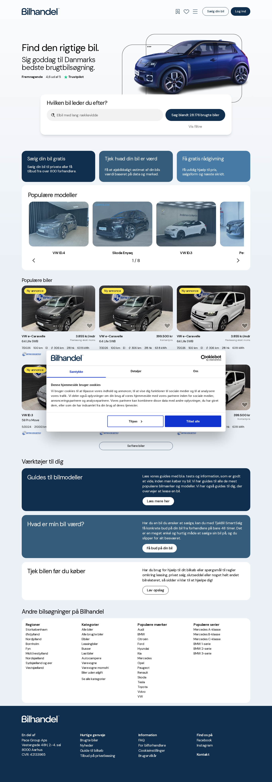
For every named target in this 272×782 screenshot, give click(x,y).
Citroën (143, 639)
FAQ (141, 740)
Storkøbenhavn (36, 629)
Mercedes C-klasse (207, 639)
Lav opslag (155, 590)
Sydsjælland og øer (39, 663)
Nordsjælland (35, 658)
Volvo (141, 692)
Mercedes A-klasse (207, 629)
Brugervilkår (147, 756)
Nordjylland (33, 639)
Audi (141, 629)
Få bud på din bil (159, 548)
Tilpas (133, 421)
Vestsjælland (35, 668)
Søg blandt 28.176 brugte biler (195, 115)
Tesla (141, 682)
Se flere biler (136, 446)
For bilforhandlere (152, 745)
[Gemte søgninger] (177, 12)
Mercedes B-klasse (207, 634)
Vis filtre (195, 126)
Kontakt (203, 754)
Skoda (142, 677)
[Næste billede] (90, 308)
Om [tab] (195, 371)
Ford (141, 644)
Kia (140, 653)
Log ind (240, 11)
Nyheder (86, 745)
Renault (143, 672)
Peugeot (144, 668)
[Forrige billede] (26, 308)
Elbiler (86, 639)
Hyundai (143, 649)
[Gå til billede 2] (56, 326)
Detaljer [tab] (136, 371)
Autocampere (91, 658)
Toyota (143, 687)
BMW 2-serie (202, 649)
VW (140, 696)
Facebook (204, 740)
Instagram (205, 745)
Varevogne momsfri (95, 668)
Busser (86, 649)
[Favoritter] (186, 12)
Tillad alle (193, 421)
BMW (141, 634)
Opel (141, 663)
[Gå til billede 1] (54, 326)
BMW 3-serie (202, 653)
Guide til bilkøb (91, 750)
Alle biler (87, 629)
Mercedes (145, 658)
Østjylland (33, 634)
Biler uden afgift (92, 672)
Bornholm (32, 644)
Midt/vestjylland (37, 653)
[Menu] (195, 12)
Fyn (28, 649)
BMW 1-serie (202, 644)
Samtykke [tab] (76, 371)
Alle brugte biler (93, 634)
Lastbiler (88, 653)
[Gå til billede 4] (60, 326)
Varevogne (89, 663)
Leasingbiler (90, 644)
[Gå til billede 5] (62, 326)
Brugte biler (89, 740)
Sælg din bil (215, 11)
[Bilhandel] (40, 11)
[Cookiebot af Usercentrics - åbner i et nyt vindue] (203, 358)
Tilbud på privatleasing (97, 756)
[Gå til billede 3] (58, 326)
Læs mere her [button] (158, 501)
